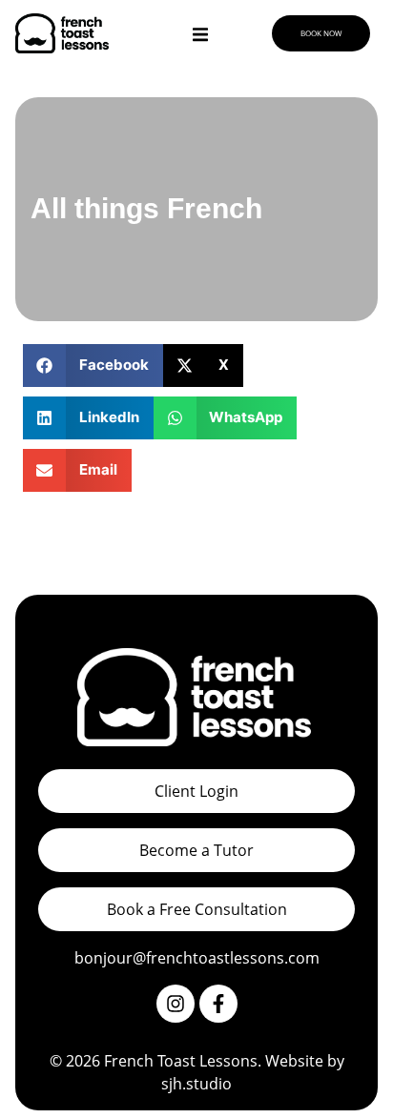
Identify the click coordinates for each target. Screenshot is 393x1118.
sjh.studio (196, 1083)
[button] (93, 365)
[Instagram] (175, 1004)
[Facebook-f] (218, 1004)
